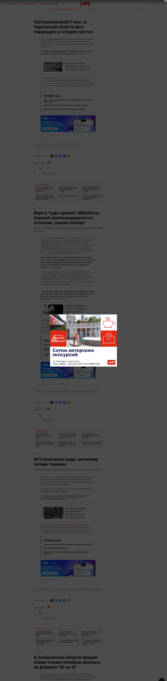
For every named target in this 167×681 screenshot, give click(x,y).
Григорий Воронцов (47, 137)
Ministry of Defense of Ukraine (51, 579)
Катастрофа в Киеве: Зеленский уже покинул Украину (43, 435)
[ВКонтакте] (64, 156)
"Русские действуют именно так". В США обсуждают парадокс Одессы (91, 642)
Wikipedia (43, 381)
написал (56, 489)
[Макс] (56, 156)
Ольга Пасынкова (46, 384)
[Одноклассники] (68, 156)
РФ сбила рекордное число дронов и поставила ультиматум (44, 189)
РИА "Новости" (46, 679)
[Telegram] (60, 156)
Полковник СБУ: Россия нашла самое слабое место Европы (92, 443)
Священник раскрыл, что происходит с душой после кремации (91, 189)
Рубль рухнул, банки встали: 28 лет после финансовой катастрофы (92, 197)
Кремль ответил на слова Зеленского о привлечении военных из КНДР (44, 197)
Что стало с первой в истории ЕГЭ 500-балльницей (68, 641)
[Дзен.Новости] (51, 156)
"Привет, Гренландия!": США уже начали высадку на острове (68, 189)
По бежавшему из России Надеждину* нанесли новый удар (45, 444)
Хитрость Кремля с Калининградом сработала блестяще (91, 435)
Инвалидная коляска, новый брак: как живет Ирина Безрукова (91, 633)
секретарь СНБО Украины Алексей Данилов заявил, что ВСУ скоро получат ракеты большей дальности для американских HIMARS (68, 322)
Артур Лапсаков (46, 582)
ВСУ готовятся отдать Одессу (68, 196)
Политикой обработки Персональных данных (68, 9)
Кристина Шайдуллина (57, 384)
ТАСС (50, 44)
